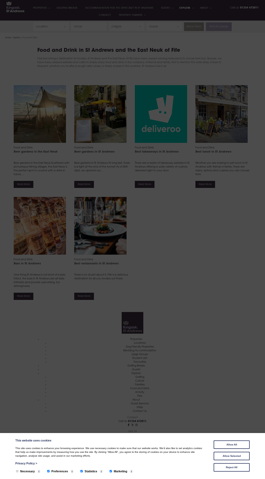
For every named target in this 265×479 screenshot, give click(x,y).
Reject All (231, 467)
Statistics (91, 471)
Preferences (59, 471)
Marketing (120, 471)
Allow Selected (232, 455)
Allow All (231, 444)
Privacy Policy (26, 463)
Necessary (27, 471)
